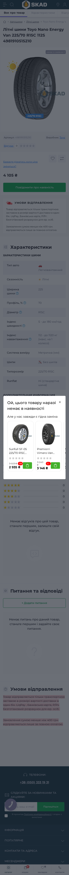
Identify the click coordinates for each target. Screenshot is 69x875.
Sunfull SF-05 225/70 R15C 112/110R (18, 451)
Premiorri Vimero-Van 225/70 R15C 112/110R (45, 451)
